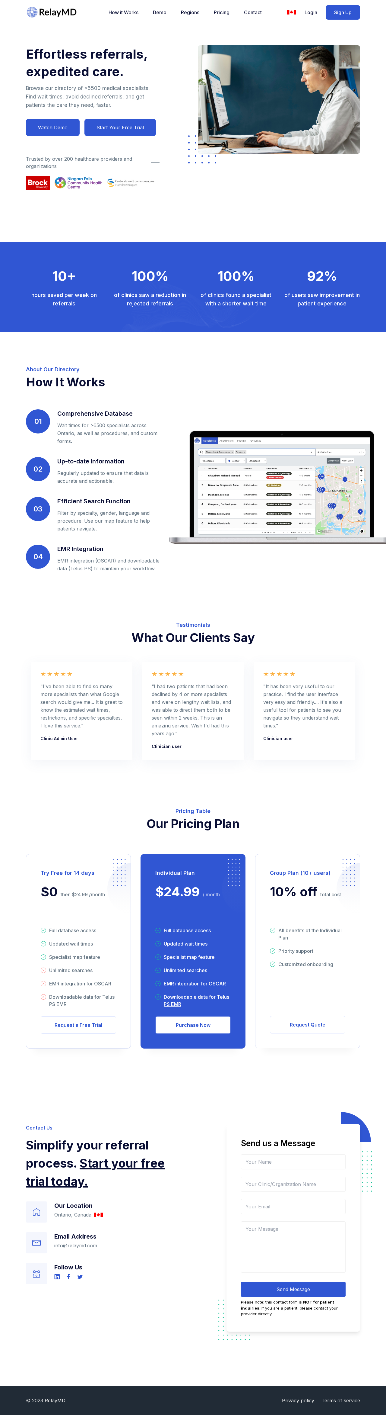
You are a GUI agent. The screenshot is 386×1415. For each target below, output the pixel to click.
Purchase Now (193, 1025)
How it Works (123, 12)
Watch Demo (53, 127)
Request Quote (307, 1025)
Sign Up (343, 12)
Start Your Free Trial (120, 127)
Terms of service (340, 1400)
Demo (159, 12)
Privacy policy (298, 1400)
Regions (190, 12)
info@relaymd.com (75, 1246)
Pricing (221, 12)
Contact (253, 12)
